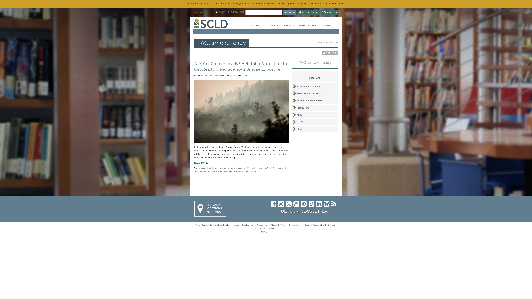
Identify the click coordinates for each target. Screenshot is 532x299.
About (236, 225)
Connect (328, 25)
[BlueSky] (327, 205)
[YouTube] (296, 205)
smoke (253, 168)
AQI (231, 168)
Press (283, 225)
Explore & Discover (309, 86)
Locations (257, 25)
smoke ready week (277, 168)
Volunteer (272, 228)
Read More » (202, 163)
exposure (238, 168)
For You (289, 25)
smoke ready (262, 168)
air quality (210, 168)
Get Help (331, 53)
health (246, 168)
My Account (310, 12)
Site (222, 12)
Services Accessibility (314, 225)
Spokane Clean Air (202, 171)
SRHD (246, 171)
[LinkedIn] (319, 205)
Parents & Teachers (309, 101)
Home (321, 43)
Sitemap (331, 225)
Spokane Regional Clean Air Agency (227, 171)
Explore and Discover (212, 76)
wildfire (253, 171)
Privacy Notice (295, 225)
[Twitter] (289, 205)
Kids (299, 115)
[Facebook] (274, 205)
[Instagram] (281, 205)
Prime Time (303, 108)
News (300, 129)
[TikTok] (312, 205)
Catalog (331, 12)
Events (273, 25)
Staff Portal (260, 228)
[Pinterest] (304, 205)
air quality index (222, 168)
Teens (300, 122)
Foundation (262, 225)
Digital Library (308, 25)
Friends (273, 225)
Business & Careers (309, 93)
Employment (247, 225)
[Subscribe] (334, 205)
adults (202, 168)
